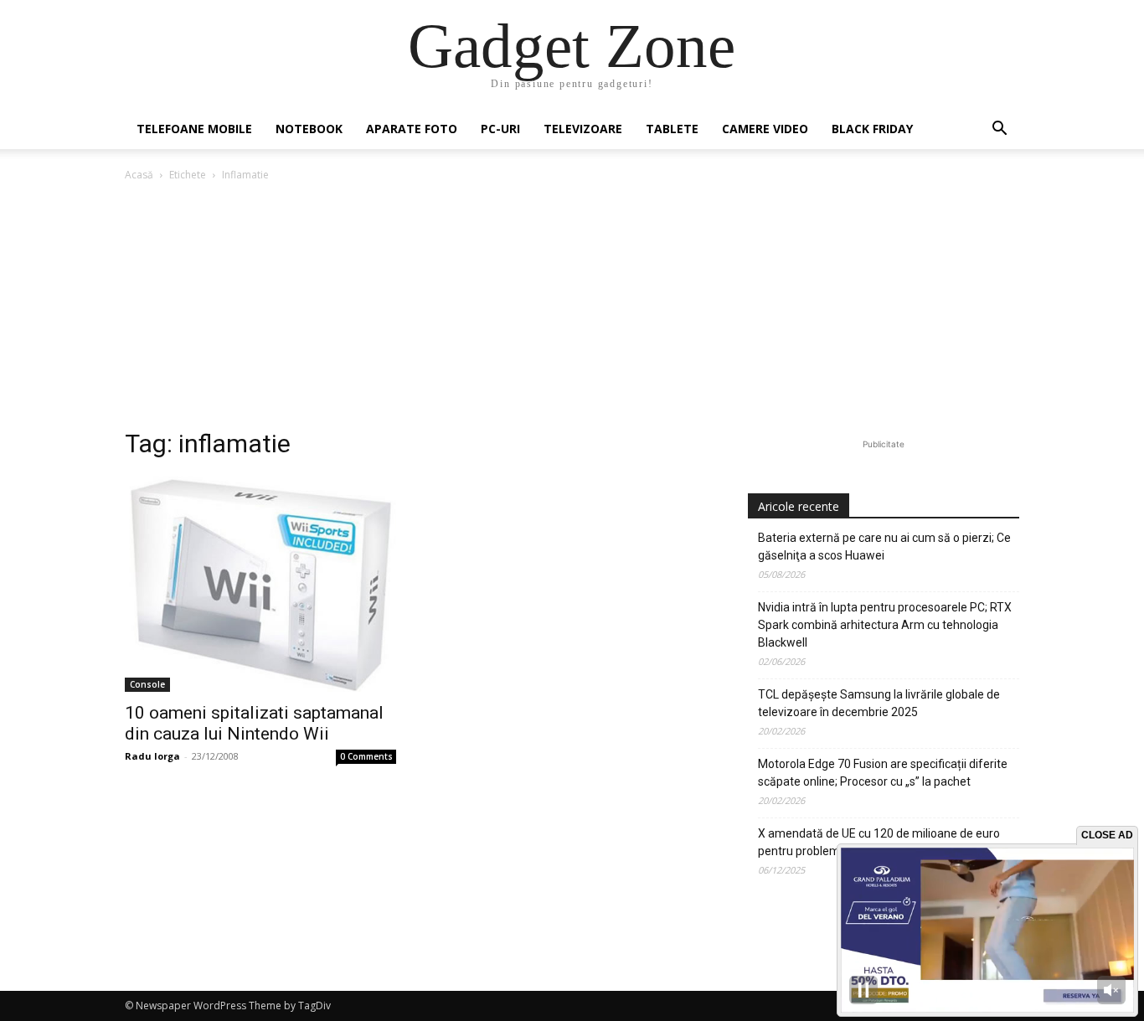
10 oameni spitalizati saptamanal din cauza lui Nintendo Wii (254, 723)
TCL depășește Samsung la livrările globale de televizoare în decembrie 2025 (879, 703)
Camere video (765, 129)
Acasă (139, 175)
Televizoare (583, 129)
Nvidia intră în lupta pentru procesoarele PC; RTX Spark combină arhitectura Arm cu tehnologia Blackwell (885, 625)
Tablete (672, 129)
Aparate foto (411, 129)
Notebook (309, 129)
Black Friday (872, 129)
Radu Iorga (152, 756)
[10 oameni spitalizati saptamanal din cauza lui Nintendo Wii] (260, 584)
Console (147, 684)
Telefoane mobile (194, 129)
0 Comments (366, 756)
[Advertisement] (572, 310)
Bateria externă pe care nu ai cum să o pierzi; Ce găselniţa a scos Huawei (884, 546)
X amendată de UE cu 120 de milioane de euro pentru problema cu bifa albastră (879, 842)
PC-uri (500, 129)
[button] (999, 130)
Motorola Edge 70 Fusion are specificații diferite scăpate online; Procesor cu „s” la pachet (882, 772)
